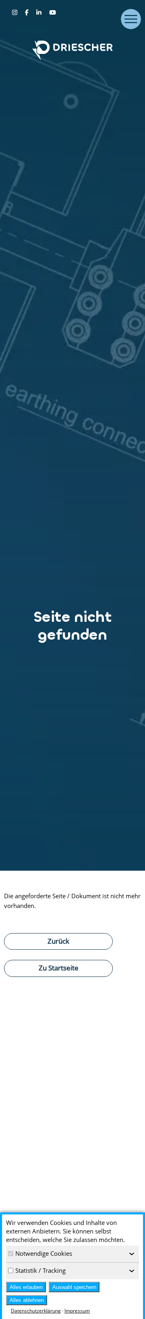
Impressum (77, 1310)
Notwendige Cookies (43, 1253)
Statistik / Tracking (40, 1270)
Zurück (58, 941)
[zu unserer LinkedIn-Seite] (39, 12)
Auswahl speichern (74, 1287)
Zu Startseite (59, 967)
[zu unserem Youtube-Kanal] (52, 12)
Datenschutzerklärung (36, 1310)
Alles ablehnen (27, 1300)
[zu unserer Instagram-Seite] (15, 12)
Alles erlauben (26, 1287)
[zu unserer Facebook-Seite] (27, 12)
